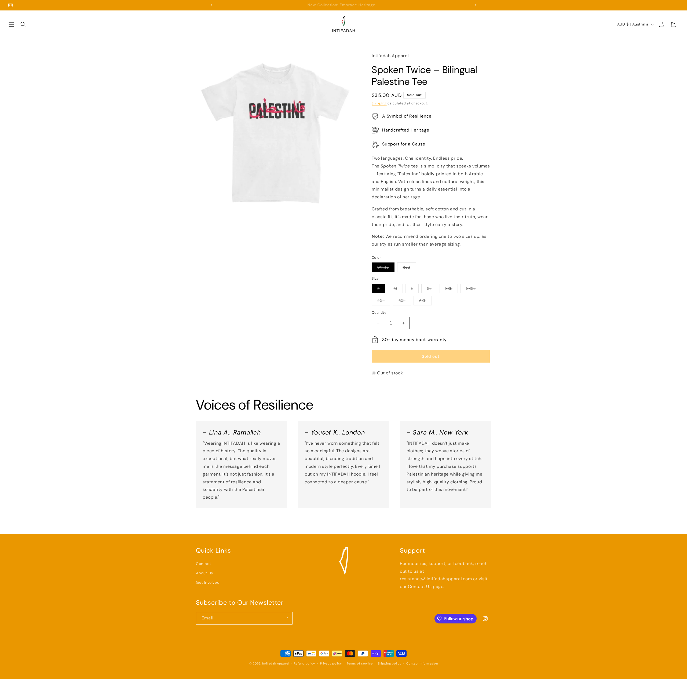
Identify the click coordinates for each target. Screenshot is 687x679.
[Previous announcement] (211, 5)
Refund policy (304, 663)
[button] (11, 24)
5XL (405, 301)
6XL (425, 301)
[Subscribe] (286, 618)
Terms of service (359, 663)
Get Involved (208, 582)
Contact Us (420, 586)
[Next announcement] (475, 5)
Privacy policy (331, 663)
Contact (203, 563)
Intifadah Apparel (275, 663)
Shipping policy (389, 663)
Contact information (422, 663)
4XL (383, 301)
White (385, 268)
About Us (204, 573)
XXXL (473, 289)
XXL (451, 289)
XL (432, 289)
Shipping (379, 103)
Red (409, 268)
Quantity (379, 312)
